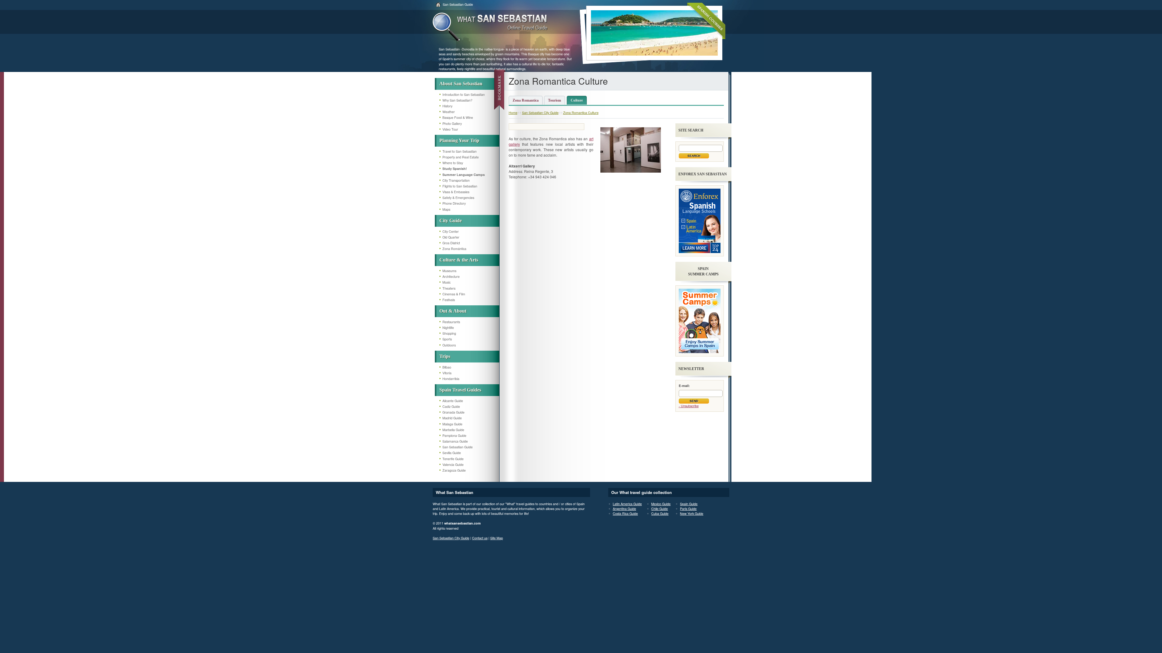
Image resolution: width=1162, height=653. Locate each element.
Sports (447, 339)
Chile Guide (659, 508)
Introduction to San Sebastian (463, 94)
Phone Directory (454, 203)
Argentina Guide (624, 508)
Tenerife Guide (453, 458)
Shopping (449, 333)
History (447, 106)
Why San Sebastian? (457, 100)
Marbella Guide (453, 429)
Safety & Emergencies (458, 197)
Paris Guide (688, 508)
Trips (444, 356)
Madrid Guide (452, 418)
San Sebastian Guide (458, 4)
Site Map (496, 538)
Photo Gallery (452, 123)
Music (446, 282)
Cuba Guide (659, 513)
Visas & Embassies (455, 192)
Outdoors (449, 345)
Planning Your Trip (459, 140)
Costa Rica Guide (625, 513)
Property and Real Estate (460, 157)
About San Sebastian (460, 83)
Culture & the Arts (458, 259)
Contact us (479, 538)
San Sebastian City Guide (540, 112)
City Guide (450, 220)
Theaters (448, 288)
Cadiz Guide (451, 406)
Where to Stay (452, 163)
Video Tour (450, 129)
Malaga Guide (452, 424)
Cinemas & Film (453, 294)
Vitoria (446, 373)
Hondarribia (450, 378)
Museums (449, 270)
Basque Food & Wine (457, 117)
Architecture (451, 276)
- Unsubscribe (689, 406)
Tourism (554, 100)
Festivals (448, 299)
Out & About (452, 311)
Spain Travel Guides (460, 389)
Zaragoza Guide (454, 470)
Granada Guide (453, 412)
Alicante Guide (452, 400)
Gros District (451, 243)
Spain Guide (689, 504)
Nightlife (448, 327)
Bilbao (446, 367)
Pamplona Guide (454, 435)
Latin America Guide (627, 504)
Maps (446, 209)
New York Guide (691, 513)
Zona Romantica (526, 100)
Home (513, 112)
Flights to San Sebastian (459, 186)
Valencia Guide (453, 464)
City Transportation (456, 180)
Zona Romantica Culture (581, 112)
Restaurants (451, 322)
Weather (448, 111)
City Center (450, 231)
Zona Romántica (454, 248)
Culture (577, 100)
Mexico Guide (661, 504)
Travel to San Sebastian (459, 151)
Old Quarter (450, 237)
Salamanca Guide (455, 441)
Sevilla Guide (451, 452)
